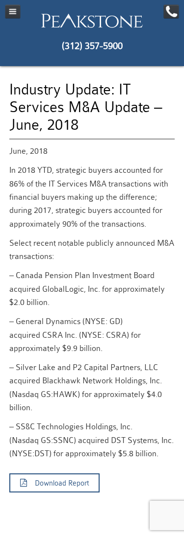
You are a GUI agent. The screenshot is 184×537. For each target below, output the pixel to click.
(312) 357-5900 (92, 45)
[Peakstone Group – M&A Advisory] (91, 27)
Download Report (58, 483)
